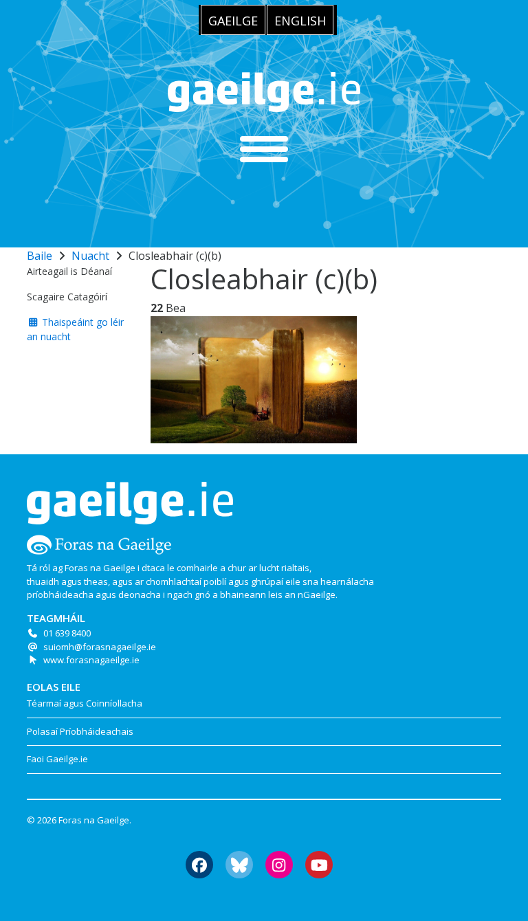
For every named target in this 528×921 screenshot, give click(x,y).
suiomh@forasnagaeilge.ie (99, 647)
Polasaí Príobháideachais (80, 731)
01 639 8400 (67, 633)
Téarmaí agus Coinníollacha (84, 703)
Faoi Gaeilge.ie (57, 759)
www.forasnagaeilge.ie (91, 660)
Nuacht (90, 255)
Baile (39, 255)
